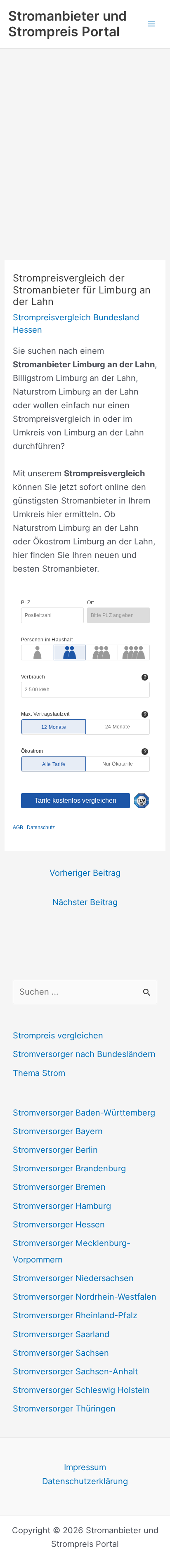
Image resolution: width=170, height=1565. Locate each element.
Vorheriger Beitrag (85, 873)
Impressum (85, 1467)
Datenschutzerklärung (85, 1481)
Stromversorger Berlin (55, 1150)
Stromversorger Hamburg (62, 1206)
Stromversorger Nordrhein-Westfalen (84, 1297)
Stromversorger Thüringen (64, 1409)
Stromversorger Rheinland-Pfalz (75, 1315)
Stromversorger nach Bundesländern (84, 1054)
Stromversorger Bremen (59, 1187)
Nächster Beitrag (85, 902)
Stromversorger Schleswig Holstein (81, 1390)
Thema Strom (39, 1073)
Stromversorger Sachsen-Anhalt (75, 1371)
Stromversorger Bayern (58, 1131)
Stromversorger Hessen (59, 1224)
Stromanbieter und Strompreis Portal (67, 24)
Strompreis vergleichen (58, 1035)
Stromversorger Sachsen (61, 1353)
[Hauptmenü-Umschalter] (151, 24)
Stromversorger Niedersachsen (73, 1278)
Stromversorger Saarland (61, 1334)
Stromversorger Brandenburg (69, 1168)
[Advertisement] (85, 138)
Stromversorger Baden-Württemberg (84, 1113)
